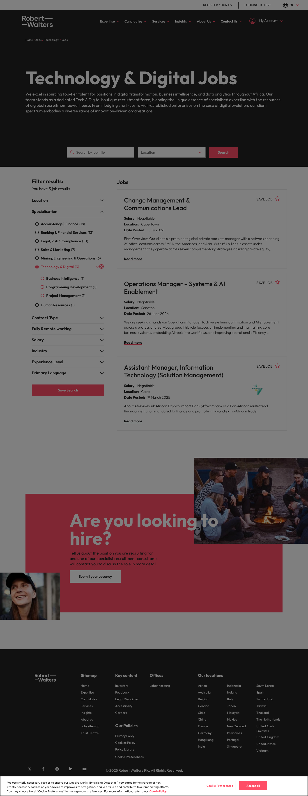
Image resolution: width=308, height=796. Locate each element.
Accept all (253, 785)
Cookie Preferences (220, 785)
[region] (154, 786)
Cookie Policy (158, 791)
